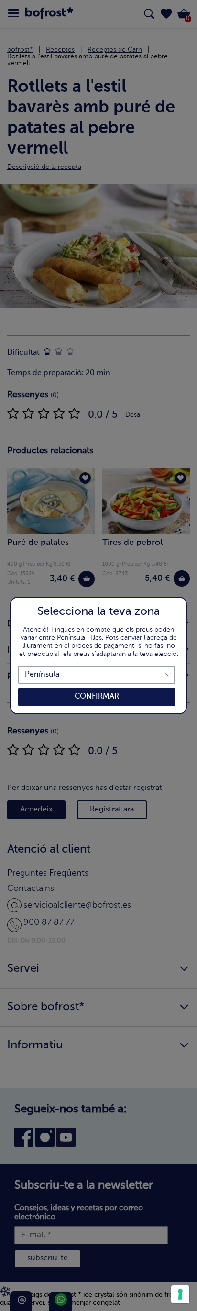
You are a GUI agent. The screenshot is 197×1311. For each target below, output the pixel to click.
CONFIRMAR (97, 696)
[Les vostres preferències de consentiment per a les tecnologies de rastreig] (180, 1294)
